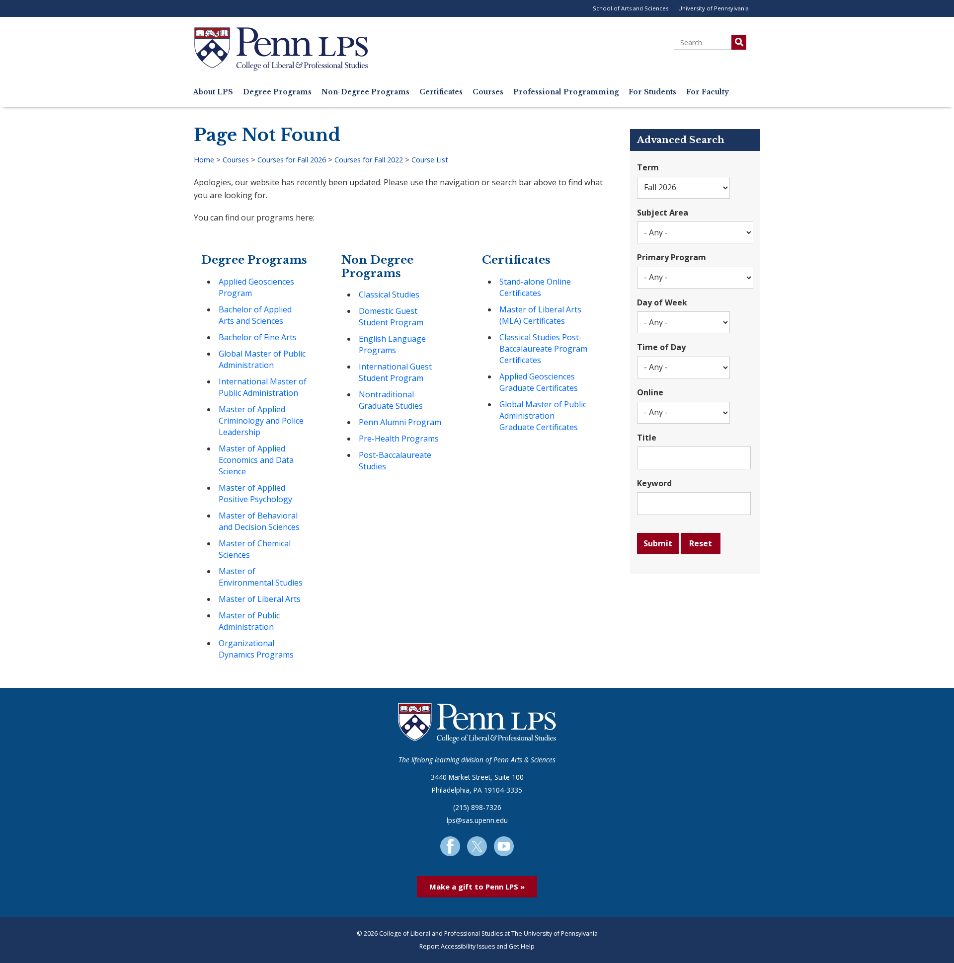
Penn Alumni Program (400, 422)
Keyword (654, 483)
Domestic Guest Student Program (391, 316)
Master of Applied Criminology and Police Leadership (261, 421)
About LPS (213, 92)
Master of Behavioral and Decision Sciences (259, 521)
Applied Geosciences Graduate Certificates (538, 382)
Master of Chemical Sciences (255, 549)
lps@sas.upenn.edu (477, 820)
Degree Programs (277, 92)
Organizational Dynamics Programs (256, 649)
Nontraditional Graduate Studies (391, 400)
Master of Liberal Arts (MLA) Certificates (540, 315)
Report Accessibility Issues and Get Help (477, 946)
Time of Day (661, 347)
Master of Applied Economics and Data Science (256, 460)
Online (650, 392)
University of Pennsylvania (713, 8)
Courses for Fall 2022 (368, 159)
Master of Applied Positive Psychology (255, 493)
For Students (652, 92)
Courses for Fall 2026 (291, 159)
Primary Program (671, 257)
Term (648, 167)
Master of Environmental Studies (261, 577)
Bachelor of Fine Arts (258, 337)
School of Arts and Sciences (630, 8)
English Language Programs (392, 344)
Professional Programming (566, 92)
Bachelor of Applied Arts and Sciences (255, 315)
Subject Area (662, 212)
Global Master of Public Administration (262, 359)
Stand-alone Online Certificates (535, 287)
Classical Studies (389, 294)
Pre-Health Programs (399, 438)
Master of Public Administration (249, 621)
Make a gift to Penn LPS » (477, 886)
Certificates (441, 92)
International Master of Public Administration (263, 387)
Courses (488, 92)
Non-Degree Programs (365, 92)
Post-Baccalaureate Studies (395, 460)
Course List (429, 159)
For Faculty (707, 92)
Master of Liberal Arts (260, 598)
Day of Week (662, 302)
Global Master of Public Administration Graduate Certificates (542, 416)
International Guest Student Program (395, 372)
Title (646, 437)
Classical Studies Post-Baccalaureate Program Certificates (543, 349)
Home (204, 159)
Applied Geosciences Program (256, 287)
